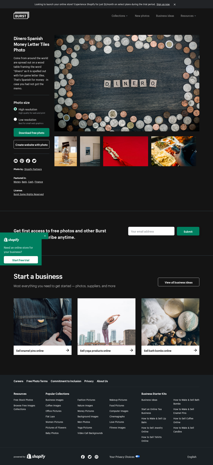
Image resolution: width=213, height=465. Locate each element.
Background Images (88, 416)
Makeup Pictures (118, 399)
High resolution (28, 109)
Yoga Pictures (85, 427)
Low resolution (27, 119)
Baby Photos (52, 433)
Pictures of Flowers (56, 427)
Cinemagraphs (117, 416)
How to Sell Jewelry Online (152, 429)
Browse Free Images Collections (24, 407)
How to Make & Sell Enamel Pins (183, 411)
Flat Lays (50, 416)
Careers (18, 380)
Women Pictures (54, 421)
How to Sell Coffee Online (183, 420)
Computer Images (118, 411)
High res (125, 162)
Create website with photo (31, 144)
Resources (187, 15)
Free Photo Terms (37, 380)
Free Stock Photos (23, 399)
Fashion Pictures (86, 399)
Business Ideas (149, 399)
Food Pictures (116, 405)
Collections (118, 15)
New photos (142, 15)
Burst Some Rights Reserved (29, 194)
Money (17, 181)
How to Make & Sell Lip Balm (153, 420)
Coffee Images (53, 405)
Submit (188, 231)
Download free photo (31, 132)
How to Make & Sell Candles (183, 429)
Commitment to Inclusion (66, 380)
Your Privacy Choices (121, 456)
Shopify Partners (33, 169)
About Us (102, 380)
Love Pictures (116, 421)
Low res (68, 162)
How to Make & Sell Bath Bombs (186, 401)
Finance (39, 181)
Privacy (89, 380)
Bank (24, 181)
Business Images (54, 399)
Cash (30, 181)
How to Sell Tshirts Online (151, 438)
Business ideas (165, 15)
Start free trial (20, 260)
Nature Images (85, 405)
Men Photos (84, 421)
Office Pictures (53, 411)
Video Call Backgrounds (90, 433)
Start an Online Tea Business (151, 411)
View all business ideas (179, 282)
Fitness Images (117, 427)
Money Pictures (86, 411)
